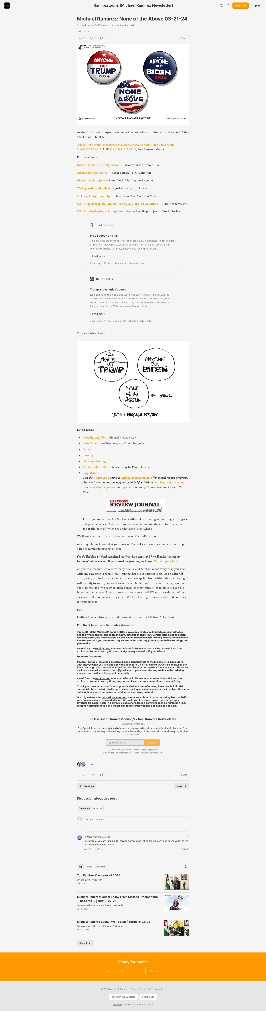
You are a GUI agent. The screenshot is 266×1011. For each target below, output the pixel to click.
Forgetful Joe (91, 473)
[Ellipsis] (187, 836)
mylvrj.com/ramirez (105, 487)
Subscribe (240, 5)
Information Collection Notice (132, 752)
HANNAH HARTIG (123, 149)
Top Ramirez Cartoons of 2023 (99, 875)
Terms (143, 989)
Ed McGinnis (90, 836)
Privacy (134, 989)
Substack (117, 1004)
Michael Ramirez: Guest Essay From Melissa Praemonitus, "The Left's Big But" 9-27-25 (118, 899)
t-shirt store (102, 648)
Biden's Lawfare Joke (91, 180)
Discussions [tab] (100, 866)
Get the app (148, 996)
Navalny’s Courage (95, 461)
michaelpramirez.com (169, 482)
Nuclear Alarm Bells (96, 467)
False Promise (92, 443)
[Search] (221, 5)
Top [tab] (80, 866)
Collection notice (156, 989)
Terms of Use (148, 749)
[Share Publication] (228, 5)
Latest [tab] (88, 866)
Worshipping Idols (95, 437)
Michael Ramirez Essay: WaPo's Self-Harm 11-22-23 (113, 922)
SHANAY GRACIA (89, 149)
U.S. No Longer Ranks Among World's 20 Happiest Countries (117, 204)
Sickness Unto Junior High (94, 196)
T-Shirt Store (101, 478)
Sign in (256, 5)
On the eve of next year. (89, 879)
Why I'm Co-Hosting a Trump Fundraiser (104, 211)
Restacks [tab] (97, 808)
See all (83, 942)
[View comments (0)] (107, 887)
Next (179, 786)
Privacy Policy (156, 752)
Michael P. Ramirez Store (136, 478)
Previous (89, 786)
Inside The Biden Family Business (99, 165)
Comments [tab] (84, 808)
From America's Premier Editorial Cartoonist (100, 905)
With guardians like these (94, 188)
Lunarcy (88, 455)
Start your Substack (124, 996)
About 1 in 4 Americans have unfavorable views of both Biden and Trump (125, 145)
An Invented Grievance (92, 173)
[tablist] (90, 808)
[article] (133, 881)
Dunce (87, 449)
